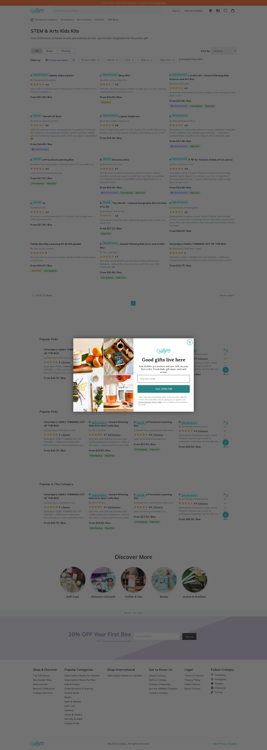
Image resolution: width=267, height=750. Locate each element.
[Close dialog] (190, 342)
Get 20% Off (164, 389)
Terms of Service (144, 402)
